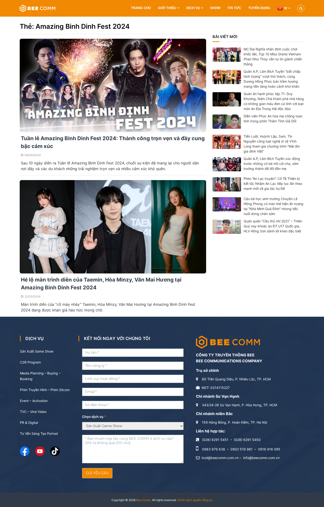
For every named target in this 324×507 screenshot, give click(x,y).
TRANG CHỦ (141, 8)
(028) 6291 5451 (215, 440)
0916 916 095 (269, 449)
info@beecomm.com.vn (261, 458)
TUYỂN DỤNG (259, 8)
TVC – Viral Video (33, 412)
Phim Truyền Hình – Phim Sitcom (45, 390)
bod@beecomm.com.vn (220, 458)
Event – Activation (34, 401)
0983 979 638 (213, 449)
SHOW (215, 8)
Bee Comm (143, 500)
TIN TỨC (234, 8)
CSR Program (30, 362)
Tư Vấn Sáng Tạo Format (39, 433)
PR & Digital (29, 423)
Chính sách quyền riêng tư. (195, 500)
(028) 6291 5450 (247, 440)
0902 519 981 (242, 449)
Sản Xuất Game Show (36, 351)
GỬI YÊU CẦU (97, 473)
